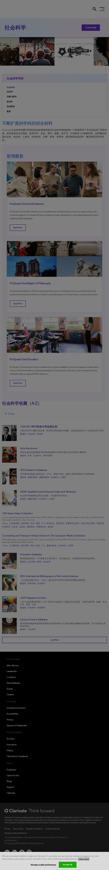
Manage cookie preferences (43, 864)
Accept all (67, 864)
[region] (54, 861)
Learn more (84, 859)
